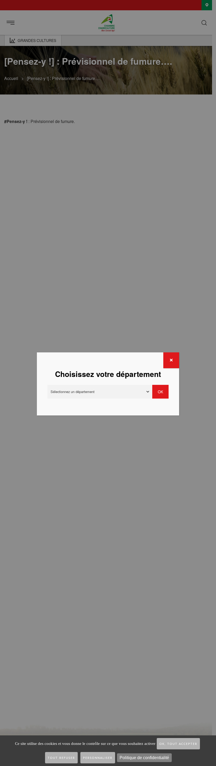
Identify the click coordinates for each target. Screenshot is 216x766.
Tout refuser (61, 757)
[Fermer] (171, 360)
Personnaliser (97, 757)
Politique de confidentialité (144, 757)
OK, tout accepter (178, 744)
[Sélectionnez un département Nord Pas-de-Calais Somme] (99, 392)
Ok (160, 391)
